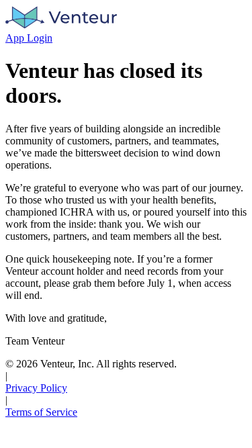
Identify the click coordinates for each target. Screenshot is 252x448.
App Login (28, 38)
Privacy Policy (36, 388)
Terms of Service (41, 412)
